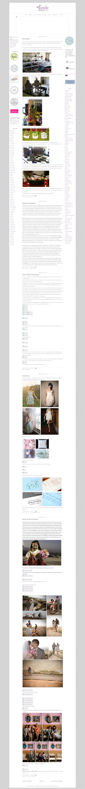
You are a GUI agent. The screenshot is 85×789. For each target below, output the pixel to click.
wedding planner (32, 268)
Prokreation (41, 292)
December (12, 167)
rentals (66, 199)
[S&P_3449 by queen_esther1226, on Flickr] (24, 308)
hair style (66, 160)
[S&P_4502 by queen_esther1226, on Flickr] (24, 314)
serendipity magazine (68, 206)
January (11, 137)
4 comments (31, 368)
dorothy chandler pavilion (69, 134)
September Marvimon (25, 44)
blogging (66, 102)
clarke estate (67, 116)
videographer (67, 235)
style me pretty (67, 212)
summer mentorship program (69, 215)
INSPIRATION (55, 14)
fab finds (66, 143)
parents (66, 186)
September (12, 172)
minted (66, 178)
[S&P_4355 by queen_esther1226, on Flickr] (24, 329)
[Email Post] (35, 195)
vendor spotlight (67, 231)
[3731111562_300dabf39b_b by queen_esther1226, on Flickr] (27, 700)
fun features (27, 776)
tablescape (66, 221)
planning (66, 191)
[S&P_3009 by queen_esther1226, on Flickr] (24, 312)
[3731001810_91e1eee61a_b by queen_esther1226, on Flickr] (27, 590)
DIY (65, 132)
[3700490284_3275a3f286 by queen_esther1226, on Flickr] (27, 579)
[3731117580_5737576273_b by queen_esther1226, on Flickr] (27, 690)
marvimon (66, 177)
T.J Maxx (23, 127)
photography (67, 188)
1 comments (31, 195)
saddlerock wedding (68, 203)
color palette (67, 121)
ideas (66, 162)
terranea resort (67, 222)
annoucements (67, 93)
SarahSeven (29, 436)
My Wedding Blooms (29, 325)
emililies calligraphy (38, 507)
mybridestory (67, 180)
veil (65, 230)
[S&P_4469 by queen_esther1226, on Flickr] (24, 318)
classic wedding (67, 118)
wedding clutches (28, 464)
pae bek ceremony (68, 183)
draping (66, 135)
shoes (66, 208)
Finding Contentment (28, 203)
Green (66, 157)
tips (65, 225)
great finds (33, 196)
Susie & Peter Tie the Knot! (30, 275)
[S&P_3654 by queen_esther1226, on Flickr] (24, 321)
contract (66, 127)
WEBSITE (30, 14)
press (65, 193)
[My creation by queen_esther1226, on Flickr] (25, 335)
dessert (66, 131)
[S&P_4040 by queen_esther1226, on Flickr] (24, 357)
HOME (26, 14)
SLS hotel (66, 209)
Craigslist (46, 193)
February (11, 130)
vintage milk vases (68, 237)
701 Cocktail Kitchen (58, 292)
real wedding (27, 369)
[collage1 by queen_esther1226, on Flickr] (24, 462)
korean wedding (67, 171)
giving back (67, 155)
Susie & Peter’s (24, 276)
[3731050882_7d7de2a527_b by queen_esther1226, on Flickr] (27, 588)
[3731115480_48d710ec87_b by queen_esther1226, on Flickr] (27, 702)
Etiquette (66, 141)
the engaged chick (68, 224)
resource (66, 200)
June (11, 138)
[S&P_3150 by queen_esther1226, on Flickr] (24, 310)
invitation (66, 166)
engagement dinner (68, 138)
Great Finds (26, 39)
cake (65, 112)
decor (26, 196)
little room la (67, 174)
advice (66, 91)
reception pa (67, 197)
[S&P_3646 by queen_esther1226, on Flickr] (24, 324)
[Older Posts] (57, 781)
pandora (66, 184)
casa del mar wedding (68, 115)
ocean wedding (67, 181)
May (11, 135)
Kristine (23, 47)
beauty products (67, 96)
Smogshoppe (30, 688)
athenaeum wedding (68, 94)
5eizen (27, 460)
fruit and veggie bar (68, 152)
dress (65, 137)
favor (65, 146)
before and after (67, 97)
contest (66, 125)
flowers (29, 196)
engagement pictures (68, 140)
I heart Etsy (25, 376)
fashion (66, 144)
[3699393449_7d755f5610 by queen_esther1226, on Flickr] (27, 570)
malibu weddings (68, 175)
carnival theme (67, 113)
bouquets (66, 103)
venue (66, 233)
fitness (66, 147)
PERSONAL (44, 14)
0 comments (31, 511)
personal (26, 268)
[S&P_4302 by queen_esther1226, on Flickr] (30, 314)
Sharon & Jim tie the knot (30, 519)
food (65, 150)
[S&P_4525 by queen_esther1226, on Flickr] (24, 333)
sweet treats (67, 219)
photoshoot (66, 190)
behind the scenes (68, 99)
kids (65, 168)
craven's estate (67, 128)
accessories (27, 512)
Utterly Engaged (67, 228)
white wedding (67, 241)
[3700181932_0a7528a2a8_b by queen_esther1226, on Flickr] (27, 575)
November (12, 133)
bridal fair (66, 105)
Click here (23, 302)
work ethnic (67, 243)
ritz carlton (67, 202)
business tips (67, 111)
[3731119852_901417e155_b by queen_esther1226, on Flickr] (27, 698)
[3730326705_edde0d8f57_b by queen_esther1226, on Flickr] (27, 704)
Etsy (30, 377)
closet (66, 119)
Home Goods (35, 98)
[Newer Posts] (27, 781)
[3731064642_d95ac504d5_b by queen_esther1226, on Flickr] (27, 586)
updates (66, 227)
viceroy (66, 234)
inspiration (66, 163)
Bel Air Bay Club (68, 100)
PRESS (49, 14)
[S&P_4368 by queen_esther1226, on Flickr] (24, 362)
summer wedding (68, 218)
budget (66, 109)
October (11, 150)
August (11, 155)
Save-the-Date (67, 205)
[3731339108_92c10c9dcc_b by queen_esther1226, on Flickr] (27, 694)
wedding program (68, 240)
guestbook (66, 159)
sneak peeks (67, 211)
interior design (67, 165)
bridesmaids (32, 512)
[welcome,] (42, 33)
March (11, 147)
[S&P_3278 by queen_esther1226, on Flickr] (30, 312)
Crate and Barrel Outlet (39, 75)
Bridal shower (67, 106)
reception (66, 196)
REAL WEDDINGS (37, 14)
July (11, 157)
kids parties (67, 169)
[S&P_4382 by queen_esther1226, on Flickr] (24, 305)
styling (66, 214)
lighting (66, 172)
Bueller (32, 475)
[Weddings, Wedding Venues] (14, 37)
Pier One (40, 142)
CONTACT (61, 14)
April (11, 145)
